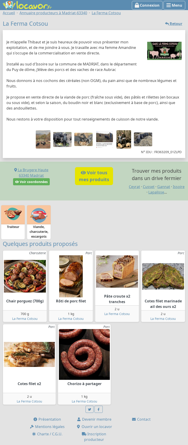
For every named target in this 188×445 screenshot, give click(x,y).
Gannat (163, 186)
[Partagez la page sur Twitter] (90, 409)
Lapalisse (156, 192)
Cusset (149, 186)
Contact (143, 419)
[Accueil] (27, 4)
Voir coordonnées (33, 182)
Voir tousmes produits (94, 176)
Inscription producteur (95, 436)
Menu (176, 5)
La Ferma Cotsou (25, 318)
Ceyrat (134, 186)
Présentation (49, 419)
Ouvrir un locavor (96, 426)
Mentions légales (49, 426)
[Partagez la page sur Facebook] (98, 409)
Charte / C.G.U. (49, 434)
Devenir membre (96, 419)
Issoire (179, 186)
